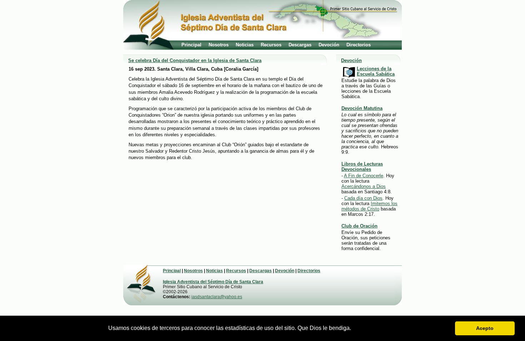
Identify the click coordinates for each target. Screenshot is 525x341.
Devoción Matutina (361, 108)
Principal (191, 44)
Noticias (245, 44)
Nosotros (219, 44)
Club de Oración (359, 226)
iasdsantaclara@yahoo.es (216, 296)
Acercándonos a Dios (363, 186)
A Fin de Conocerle (363, 175)
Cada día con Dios (363, 198)
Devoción (329, 44)
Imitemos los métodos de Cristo (369, 206)
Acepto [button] (485, 328)
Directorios (358, 44)
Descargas (300, 44)
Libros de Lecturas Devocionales (362, 166)
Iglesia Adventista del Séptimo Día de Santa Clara (213, 281)
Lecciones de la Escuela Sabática (376, 71)
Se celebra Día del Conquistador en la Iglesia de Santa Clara (194, 60)
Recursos (271, 44)
